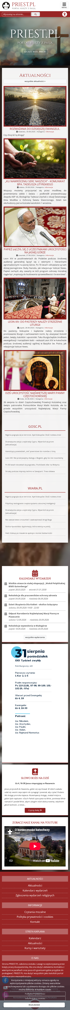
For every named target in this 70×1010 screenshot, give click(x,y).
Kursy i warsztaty (35, 948)
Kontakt (35, 922)
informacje (50, 131)
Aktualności (35, 78)
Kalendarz (35, 938)
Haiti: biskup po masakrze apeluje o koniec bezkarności (28, 533)
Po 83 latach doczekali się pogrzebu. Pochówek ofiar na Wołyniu (32, 465)
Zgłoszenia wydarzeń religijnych (35, 895)
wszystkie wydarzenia (35, 637)
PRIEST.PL (24, 5)
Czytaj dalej (34, 810)
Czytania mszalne (35, 912)
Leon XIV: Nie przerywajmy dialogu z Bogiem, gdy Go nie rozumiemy (34, 458)
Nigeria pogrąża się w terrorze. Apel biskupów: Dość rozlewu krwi (33, 435)
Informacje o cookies (35, 998)
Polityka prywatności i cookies (35, 917)
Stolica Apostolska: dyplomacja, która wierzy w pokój (27, 526)
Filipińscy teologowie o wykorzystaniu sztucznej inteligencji (30, 503)
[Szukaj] (35, 14)
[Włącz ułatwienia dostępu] (66, 14)
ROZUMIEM (34, 1004)
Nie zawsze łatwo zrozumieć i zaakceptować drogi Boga (28, 520)
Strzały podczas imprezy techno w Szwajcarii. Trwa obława (30, 471)
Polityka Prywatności (35, 993)
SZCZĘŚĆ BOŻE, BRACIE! (35, 51)
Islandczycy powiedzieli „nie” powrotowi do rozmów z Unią (30, 451)
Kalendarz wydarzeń (35, 890)
